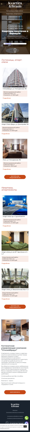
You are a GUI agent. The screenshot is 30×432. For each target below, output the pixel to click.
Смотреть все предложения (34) (15, 306)
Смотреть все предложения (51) (15, 177)
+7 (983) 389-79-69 (15, 28)
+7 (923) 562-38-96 (15, 26)
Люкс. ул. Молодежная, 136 (12, 160)
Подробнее (7, 98)
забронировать (15, 392)
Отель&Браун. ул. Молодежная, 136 (15, 89)
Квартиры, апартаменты (14, 14)
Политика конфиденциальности (15, 418)
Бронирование (14, 16)
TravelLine (8, 43)
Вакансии (15, 410)
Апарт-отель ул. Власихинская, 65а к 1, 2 (15, 289)
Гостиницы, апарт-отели (14, 11)
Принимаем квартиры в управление (15, 412)
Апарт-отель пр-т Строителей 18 (14, 216)
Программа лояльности (14, 19)
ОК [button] (25, 426)
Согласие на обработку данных (15, 416)
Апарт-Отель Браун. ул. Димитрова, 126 (15, 124)
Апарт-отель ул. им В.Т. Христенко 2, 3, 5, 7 (14, 253)
